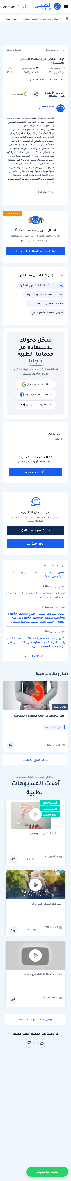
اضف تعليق (32, 472)
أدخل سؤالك (35, 543)
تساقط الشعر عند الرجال (45, 904)
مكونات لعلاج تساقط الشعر (45, 303)
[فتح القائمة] (65, 6)
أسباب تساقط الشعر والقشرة (39, 285)
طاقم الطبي (46, 106)
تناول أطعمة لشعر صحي (47, 313)
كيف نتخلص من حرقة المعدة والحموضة (39, 716)
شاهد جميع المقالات (35, 760)
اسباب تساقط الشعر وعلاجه (43, 974)
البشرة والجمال (30, 18)
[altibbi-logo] (48, 6)
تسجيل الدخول (11, 6)
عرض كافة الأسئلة (35, 656)
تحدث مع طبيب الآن (35, 530)
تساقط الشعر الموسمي (46, 833)
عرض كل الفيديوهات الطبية (35, 1019)
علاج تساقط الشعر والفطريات (44, 294)
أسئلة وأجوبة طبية (50, 18)
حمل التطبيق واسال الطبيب (38, 251)
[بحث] (24, 6)
